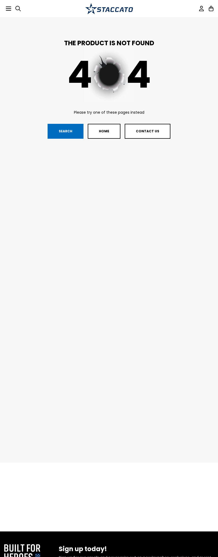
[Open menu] (8, 8)
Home (104, 131)
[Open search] (18, 8)
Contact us (147, 131)
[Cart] (211, 8)
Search (65, 131)
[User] (201, 8)
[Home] (109, 8)
